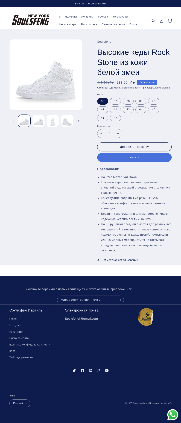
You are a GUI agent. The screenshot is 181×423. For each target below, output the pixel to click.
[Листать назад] (13, 121)
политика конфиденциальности (29, 344)
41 (102, 109)
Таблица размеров (21, 357)
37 (115, 101)
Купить (134, 157)
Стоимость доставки (109, 88)
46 (102, 117)
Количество (104, 126)
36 (102, 101)
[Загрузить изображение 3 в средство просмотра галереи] (52, 121)
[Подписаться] (120, 300)
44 (140, 109)
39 (140, 101)
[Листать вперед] (78, 121)
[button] (154, 21)
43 (128, 109)
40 (153, 101)
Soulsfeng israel (141, 403)
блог (12, 351)
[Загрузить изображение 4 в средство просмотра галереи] (67, 121)
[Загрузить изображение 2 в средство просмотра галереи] (38, 121)
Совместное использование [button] (119, 260)
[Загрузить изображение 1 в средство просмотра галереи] (24, 121)
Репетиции (16, 331)
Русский (18, 403)
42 (115, 109)
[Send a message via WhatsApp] (172, 414)
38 (128, 101)
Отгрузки (15, 325)
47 (115, 117)
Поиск (13, 319)
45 (153, 109)
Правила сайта (19, 338)
